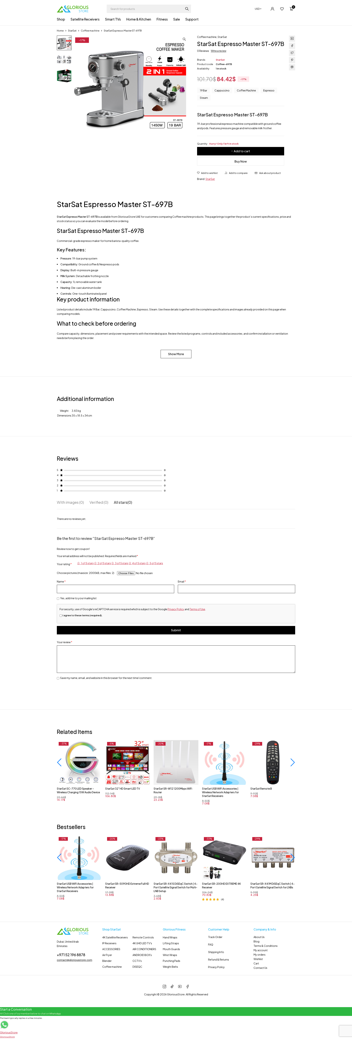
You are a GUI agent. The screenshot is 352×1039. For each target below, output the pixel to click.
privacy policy (182, 548)
